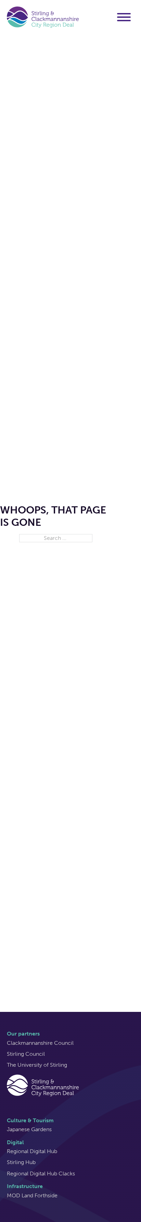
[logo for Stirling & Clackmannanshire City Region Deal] (43, 1084)
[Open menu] (124, 17)
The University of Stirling (37, 1065)
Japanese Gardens (29, 1129)
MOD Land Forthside (32, 1195)
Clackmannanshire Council (40, 1043)
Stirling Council (26, 1054)
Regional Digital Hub (32, 1151)
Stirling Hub (21, 1162)
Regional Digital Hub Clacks (41, 1173)
